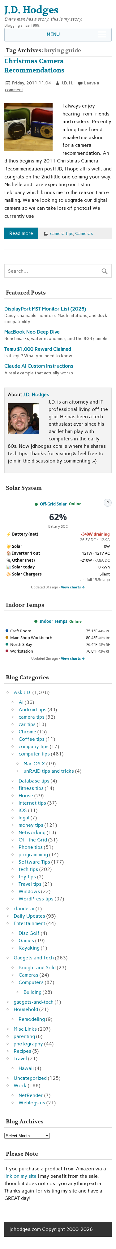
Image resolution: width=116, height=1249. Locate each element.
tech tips (28, 869)
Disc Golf (29, 933)
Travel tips (30, 884)
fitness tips (31, 788)
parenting (24, 1036)
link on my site (20, 1176)
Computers (31, 982)
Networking (32, 832)
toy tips (27, 877)
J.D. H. (67, 83)
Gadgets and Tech (34, 958)
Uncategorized (30, 1078)
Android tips (32, 709)
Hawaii (26, 1068)
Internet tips (32, 803)
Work (20, 1085)
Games (26, 940)
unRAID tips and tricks (49, 771)
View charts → (73, 587)
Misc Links (25, 1029)
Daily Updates (29, 916)
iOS (23, 810)
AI (21, 702)
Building (32, 992)
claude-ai (24, 908)
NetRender (31, 1095)
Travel (20, 1058)
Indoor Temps (53, 621)
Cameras (84, 233)
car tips (27, 724)
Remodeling (32, 1019)
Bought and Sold (37, 967)
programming (33, 854)
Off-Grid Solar (53, 504)
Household (26, 1009)
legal (24, 818)
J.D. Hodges (36, 394)
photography (28, 1044)
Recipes (22, 1051)
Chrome (27, 732)
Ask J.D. (22, 692)
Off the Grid (33, 840)
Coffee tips (32, 739)
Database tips (34, 781)
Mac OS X (34, 764)
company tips (34, 746)
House (26, 795)
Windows (29, 891)
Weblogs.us (32, 1103)
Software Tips (34, 862)
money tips (31, 825)
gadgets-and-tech (34, 1002)
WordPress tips (36, 899)
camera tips (61, 233)
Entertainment (29, 923)
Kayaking (29, 948)
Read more (21, 233)
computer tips (34, 754)
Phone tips (31, 847)
